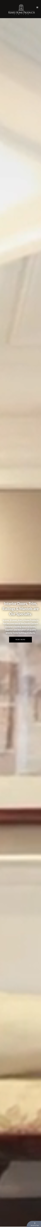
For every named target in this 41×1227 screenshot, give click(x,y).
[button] (29, 7)
